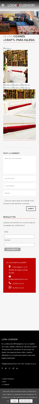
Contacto (6, 384)
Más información (25, 401)
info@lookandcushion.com (18, 279)
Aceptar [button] (14, 401)
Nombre (7, 240)
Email (6, 232)
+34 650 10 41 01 (18, 283)
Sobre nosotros (8, 379)
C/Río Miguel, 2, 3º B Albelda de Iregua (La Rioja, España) (18, 270)
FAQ (4, 382)
